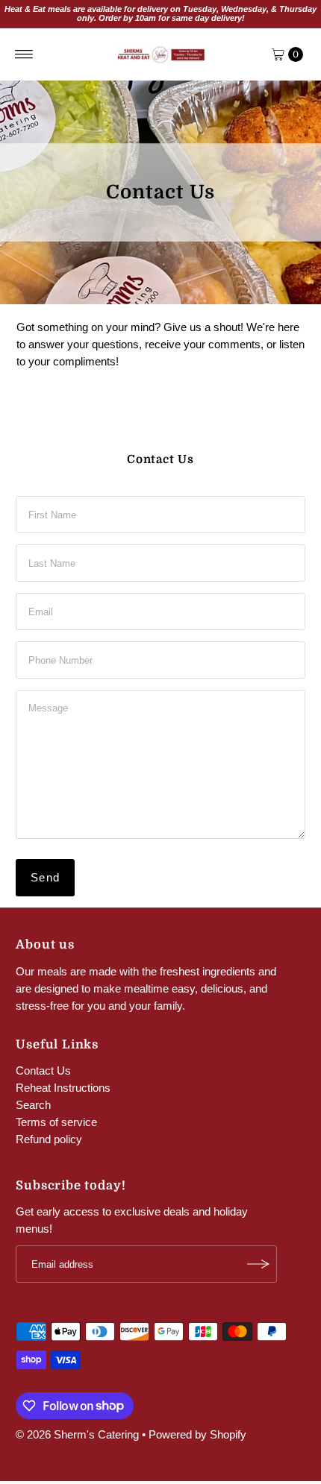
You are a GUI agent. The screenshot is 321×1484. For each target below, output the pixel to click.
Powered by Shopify (197, 1434)
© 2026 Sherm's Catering (77, 1434)
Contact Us (43, 1070)
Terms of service (56, 1122)
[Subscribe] (258, 1264)
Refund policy (49, 1139)
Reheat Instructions (63, 1087)
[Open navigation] (24, 54)
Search (33, 1104)
